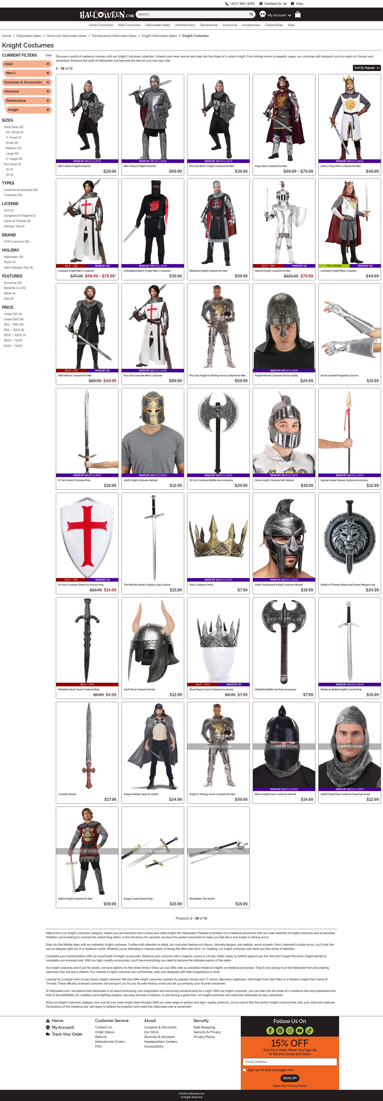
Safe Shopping (204, 1027)
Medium (11, 148)
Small (10, 143)
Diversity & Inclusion (159, 1037)
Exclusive (10, 282)
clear (48, 55)
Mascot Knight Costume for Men (273, 270)
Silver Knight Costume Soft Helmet (274, 480)
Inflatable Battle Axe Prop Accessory (275, 689)
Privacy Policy (204, 1037)
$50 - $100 (12, 330)
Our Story (151, 1032)
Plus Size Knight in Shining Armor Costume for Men (217, 375)
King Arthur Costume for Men (271, 166)
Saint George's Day (16, 267)
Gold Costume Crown (201, 584)
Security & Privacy (207, 1032)
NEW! (8, 293)
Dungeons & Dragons (18, 215)
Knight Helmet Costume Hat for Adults (276, 375)
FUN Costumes (14, 241)
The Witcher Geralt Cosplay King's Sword (147, 584)
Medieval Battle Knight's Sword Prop (341, 689)
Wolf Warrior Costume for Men (75, 375)
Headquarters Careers (160, 1042)
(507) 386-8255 (243, 4)
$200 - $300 (13, 340)
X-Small (12, 137)
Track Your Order (67, 1034)
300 (7, 210)
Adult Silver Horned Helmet (139, 689)
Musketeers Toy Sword (202, 898)
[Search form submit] (251, 14)
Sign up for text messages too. (271, 1070)
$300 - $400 (13, 345)
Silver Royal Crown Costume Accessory (211, 689)
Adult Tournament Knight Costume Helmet (279, 584)
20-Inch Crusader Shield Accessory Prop (81, 584)
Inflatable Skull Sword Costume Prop (79, 689)
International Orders (110, 1042)
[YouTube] (300, 1031)
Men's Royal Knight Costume (140, 166)
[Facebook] (270, 1031)
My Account (63, 1027)
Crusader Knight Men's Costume (76, 270)
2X (7, 175)
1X (7, 169)
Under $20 (11, 319)
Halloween (11, 257)
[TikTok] (309, 1031)
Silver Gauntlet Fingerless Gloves (339, 375)
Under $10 (11, 314)
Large (10, 153)
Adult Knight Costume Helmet (140, 480)
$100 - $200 (13, 335)
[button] (275, 14)
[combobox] (191, 14)
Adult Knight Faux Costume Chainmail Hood (345, 794)
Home (57, 1020)
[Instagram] (290, 1031)
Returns (101, 1037)
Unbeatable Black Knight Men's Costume (147, 270)
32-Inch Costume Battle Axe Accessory (211, 480)
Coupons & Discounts (160, 1027)
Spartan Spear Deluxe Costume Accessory (344, 480)
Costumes (10, 195)
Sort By (365, 67)
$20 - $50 (11, 324)
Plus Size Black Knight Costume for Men (211, 166)
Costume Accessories (18, 189)
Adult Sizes (11, 127)
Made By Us (12, 288)
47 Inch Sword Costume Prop (74, 480)
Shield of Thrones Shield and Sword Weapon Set (348, 584)
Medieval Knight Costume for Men (208, 270)
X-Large (12, 159)
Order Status (104, 1032)
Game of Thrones (15, 221)
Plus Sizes (10, 164)
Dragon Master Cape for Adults (141, 794)
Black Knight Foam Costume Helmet (275, 794)
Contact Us (273, 4)
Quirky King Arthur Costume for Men (341, 166)
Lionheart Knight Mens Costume (338, 270)
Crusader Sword (67, 794)
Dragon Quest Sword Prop (138, 898)
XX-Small (12, 132)
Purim (8, 262)
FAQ (98, 1046)
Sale (7, 298)
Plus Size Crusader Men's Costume (143, 375)
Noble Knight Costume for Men (75, 898)
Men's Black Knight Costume (74, 166)
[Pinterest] (280, 1031)
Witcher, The (12, 226)
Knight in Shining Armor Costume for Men (212, 794)
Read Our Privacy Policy (290, 1086)
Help (299, 4)
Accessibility (153, 1046)
